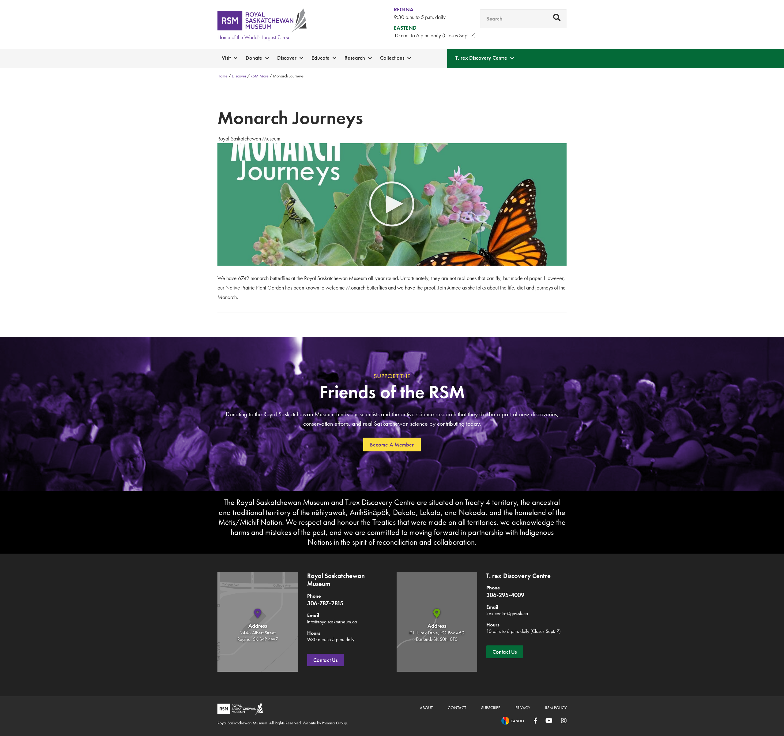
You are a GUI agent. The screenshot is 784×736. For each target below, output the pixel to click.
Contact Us (325, 659)
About (426, 707)
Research (355, 57)
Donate (254, 57)
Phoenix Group (334, 723)
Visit (226, 57)
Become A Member (392, 444)
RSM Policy (556, 707)
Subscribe (490, 707)
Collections (392, 57)
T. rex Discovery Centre (481, 57)
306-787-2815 (325, 603)
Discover (286, 57)
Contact (457, 707)
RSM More (260, 76)
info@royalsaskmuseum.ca (332, 621)
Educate (320, 57)
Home (222, 76)
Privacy (522, 707)
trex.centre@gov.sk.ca (507, 613)
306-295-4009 (505, 595)
